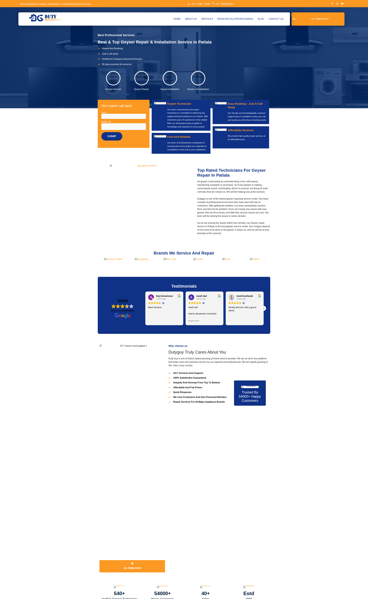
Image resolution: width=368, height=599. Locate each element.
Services (156, 512)
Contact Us (158, 528)
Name (162, 565)
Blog (154, 522)
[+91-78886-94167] (132, 349)
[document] (184, 574)
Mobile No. (164, 575)
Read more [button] (193, 107)
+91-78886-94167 (132, 354)
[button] (102, 45)
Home (155, 502)
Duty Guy (108, 545)
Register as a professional (165, 517)
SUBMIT (169, 589)
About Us (157, 507)
